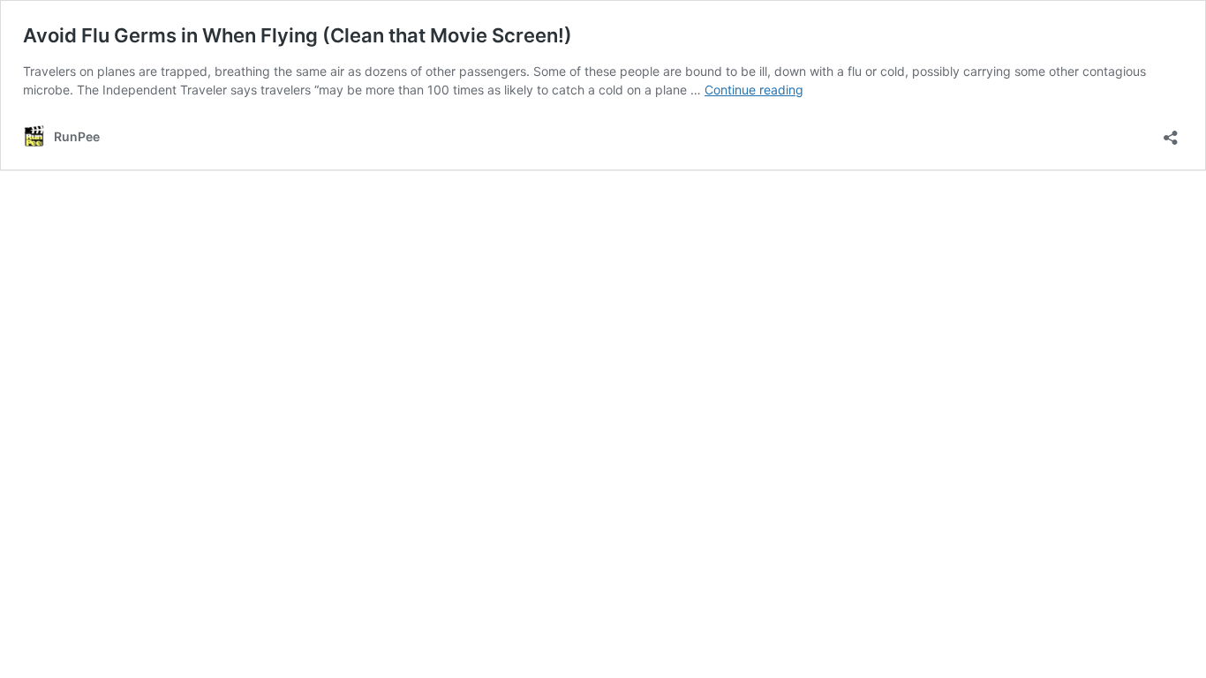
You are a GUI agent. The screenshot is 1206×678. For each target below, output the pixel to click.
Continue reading (754, 89)
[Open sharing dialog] (1170, 132)
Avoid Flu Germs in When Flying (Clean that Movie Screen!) (297, 35)
